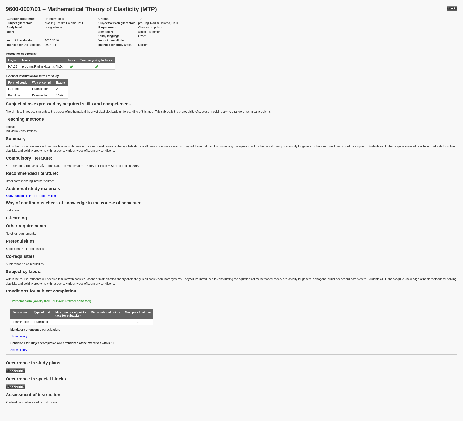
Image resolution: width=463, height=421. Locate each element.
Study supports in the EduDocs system (31, 195)
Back (452, 8)
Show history (18, 336)
